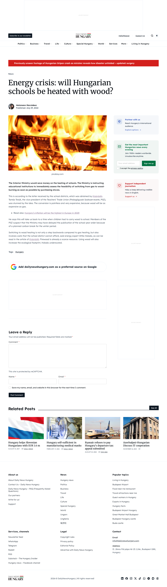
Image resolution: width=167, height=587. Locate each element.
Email (62, 376)
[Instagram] (131, 578)
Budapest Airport (120, 484)
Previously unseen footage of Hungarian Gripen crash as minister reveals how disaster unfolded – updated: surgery (74, 63)
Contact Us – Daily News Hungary (23, 484)
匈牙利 (63, 523)
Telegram (12, 545)
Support (12, 504)
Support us (129, 196)
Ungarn (63, 514)
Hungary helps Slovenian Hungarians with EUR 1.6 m (24, 444)
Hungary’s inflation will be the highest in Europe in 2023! (52, 213)
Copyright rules (67, 537)
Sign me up (149, 163)
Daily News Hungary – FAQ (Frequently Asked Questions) (29, 490)
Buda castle (117, 523)
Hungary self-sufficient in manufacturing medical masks (64, 444)
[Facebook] (126, 578)
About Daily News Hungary (20, 480)
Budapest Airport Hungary (124, 510)
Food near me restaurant (123, 489)
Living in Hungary (140, 43)
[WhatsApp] (144, 578)
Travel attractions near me (124, 493)
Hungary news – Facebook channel (24, 563)
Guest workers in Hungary (124, 497)
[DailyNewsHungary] (83, 35)
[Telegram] (148, 578)
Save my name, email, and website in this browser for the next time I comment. (49, 387)
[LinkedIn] (122, 578)
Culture (67, 43)
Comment (14, 342)
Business (34, 43)
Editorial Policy (67, 545)
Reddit (11, 550)
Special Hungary (85, 43)
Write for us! (13, 499)
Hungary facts (119, 506)
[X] (135, 578)
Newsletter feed (15, 537)
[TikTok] (140, 578)
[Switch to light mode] (157, 35)
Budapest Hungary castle (124, 519)
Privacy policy (66, 541)
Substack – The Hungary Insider (23, 558)
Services (113, 43)
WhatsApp (13, 541)
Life (57, 43)
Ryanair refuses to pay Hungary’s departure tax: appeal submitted (99, 445)
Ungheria (64, 519)
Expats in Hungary (120, 501)
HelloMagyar (124, 36)
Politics (21, 43)
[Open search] (152, 35)
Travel (47, 43)
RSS (10, 554)
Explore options (132, 130)
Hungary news (66, 480)
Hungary (19, 252)
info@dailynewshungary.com (125, 541)
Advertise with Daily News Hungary (76, 550)
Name (12, 376)
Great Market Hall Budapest (125, 514)
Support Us (140, 36)
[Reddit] (153, 578)
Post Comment (17, 395)
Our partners (14, 495)
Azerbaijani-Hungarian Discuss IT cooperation (136, 444)
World (101, 43)
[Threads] (157, 578)
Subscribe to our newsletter (20, 36)
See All (154, 408)
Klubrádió (97, 196)
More (123, 43)
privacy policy (137, 168)
